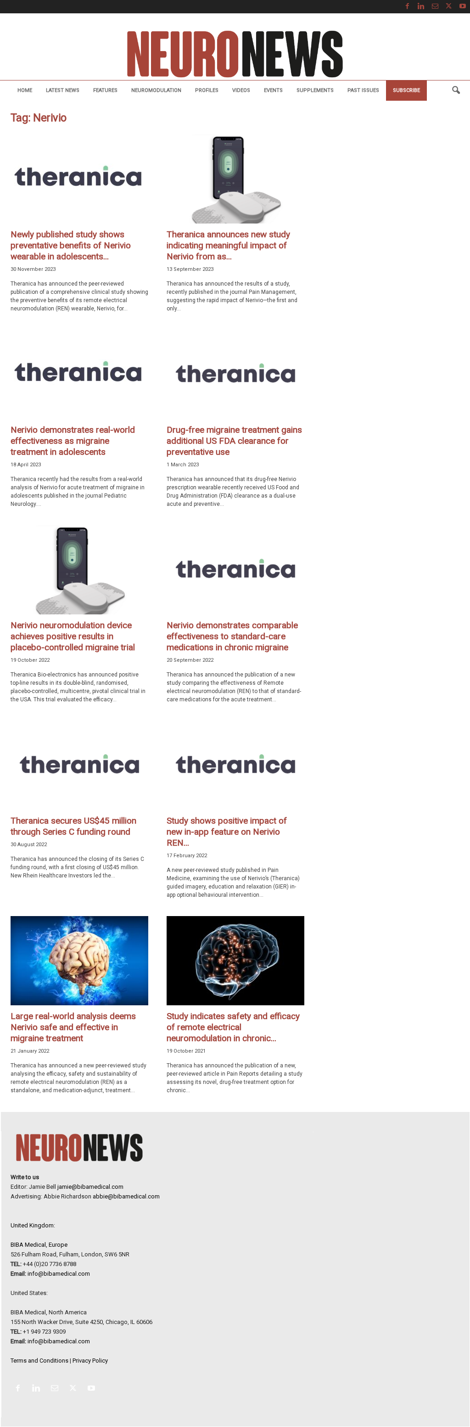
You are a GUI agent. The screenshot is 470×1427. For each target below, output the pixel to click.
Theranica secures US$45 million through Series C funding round (73, 826)
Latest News (62, 90)
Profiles (206, 90)
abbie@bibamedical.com (126, 1196)
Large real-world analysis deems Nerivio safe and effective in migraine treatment (73, 1027)
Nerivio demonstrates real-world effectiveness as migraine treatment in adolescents (73, 440)
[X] (448, 6)
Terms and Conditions (39, 1360)
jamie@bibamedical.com (90, 1186)
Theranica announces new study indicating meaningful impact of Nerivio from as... (228, 245)
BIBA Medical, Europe (39, 1244)
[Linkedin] (421, 6)
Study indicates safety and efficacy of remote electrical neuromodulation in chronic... (233, 1027)
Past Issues (363, 90)
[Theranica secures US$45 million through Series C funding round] (79, 765)
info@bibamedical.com (59, 1273)
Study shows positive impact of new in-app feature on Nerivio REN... (227, 831)
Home (24, 90)
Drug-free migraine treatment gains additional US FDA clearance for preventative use (234, 440)
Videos (241, 90)
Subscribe (406, 90)
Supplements (315, 90)
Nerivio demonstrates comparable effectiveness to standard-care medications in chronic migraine (232, 636)
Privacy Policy (90, 1360)
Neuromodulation (156, 90)
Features (105, 90)
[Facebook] (407, 6)
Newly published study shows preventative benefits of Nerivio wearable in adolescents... (71, 245)
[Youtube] (462, 6)
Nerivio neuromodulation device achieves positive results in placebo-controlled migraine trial (73, 636)
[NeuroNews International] (235, 53)
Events (273, 90)
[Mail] (435, 6)
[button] (456, 90)
